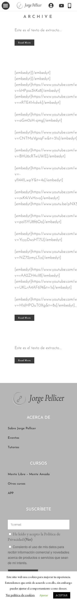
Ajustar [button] (43, 595)
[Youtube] (61, 5)
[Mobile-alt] (69, 5)
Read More (24, 42)
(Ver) (28, 539)
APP (11, 493)
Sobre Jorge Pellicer (22, 428)
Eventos (13, 438)
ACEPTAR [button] (62, 595)
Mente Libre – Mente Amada (29, 474)
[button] (6, 6)
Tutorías (13, 447)
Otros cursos (16, 483)
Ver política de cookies (20, 595)
